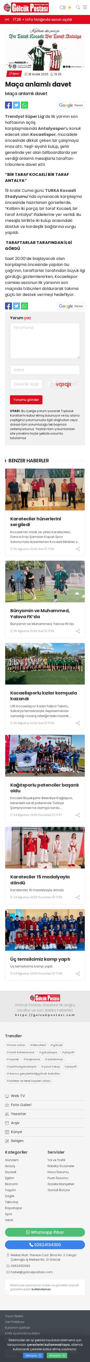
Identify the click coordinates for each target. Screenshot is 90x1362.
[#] (45, 997)
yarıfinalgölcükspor (21, 1067)
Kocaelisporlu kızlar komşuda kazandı (43, 696)
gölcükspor (48, 1052)
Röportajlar (13, 1208)
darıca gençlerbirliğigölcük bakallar (33, 1074)
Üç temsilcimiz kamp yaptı (40, 959)
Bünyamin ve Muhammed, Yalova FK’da (40, 613)
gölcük (56, 1045)
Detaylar (32, 1355)
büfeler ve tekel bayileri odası (28, 1081)
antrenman (54, 1059)
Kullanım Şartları (17, 1327)
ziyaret (13, 1059)
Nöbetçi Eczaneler (61, 1166)
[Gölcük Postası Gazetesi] (25, 7)
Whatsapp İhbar (47, 1232)
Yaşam (10, 1190)
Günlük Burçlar (59, 1190)
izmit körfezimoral (20, 1052)
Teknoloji (11, 1202)
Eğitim (9, 1178)
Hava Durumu (58, 1172)
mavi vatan (16, 1045)
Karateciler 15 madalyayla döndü (40, 880)
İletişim (17, 1140)
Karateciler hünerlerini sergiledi (35, 522)
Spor (16, 74)
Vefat (9, 1220)
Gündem (12, 1160)
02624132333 (20, 1266)
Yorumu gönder (26, 399)
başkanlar (32, 1059)
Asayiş (10, 1166)
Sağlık (9, 1196)
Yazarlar (18, 1113)
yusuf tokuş (50, 1067)
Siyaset (10, 1172)
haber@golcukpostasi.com (32, 1272)
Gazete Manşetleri (61, 1184)
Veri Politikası (14, 1322)
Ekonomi (11, 1184)
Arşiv (15, 1122)
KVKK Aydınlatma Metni (22, 1333)
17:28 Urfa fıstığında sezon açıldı (42, 19)
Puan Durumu (58, 1178)
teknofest (38, 1045)
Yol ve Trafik (56, 1160)
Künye (16, 1131)
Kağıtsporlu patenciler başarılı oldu (44, 788)
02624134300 (47, 1245)
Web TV (17, 1095)
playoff (68, 1052)
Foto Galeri (20, 1104)
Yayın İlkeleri (14, 1316)
